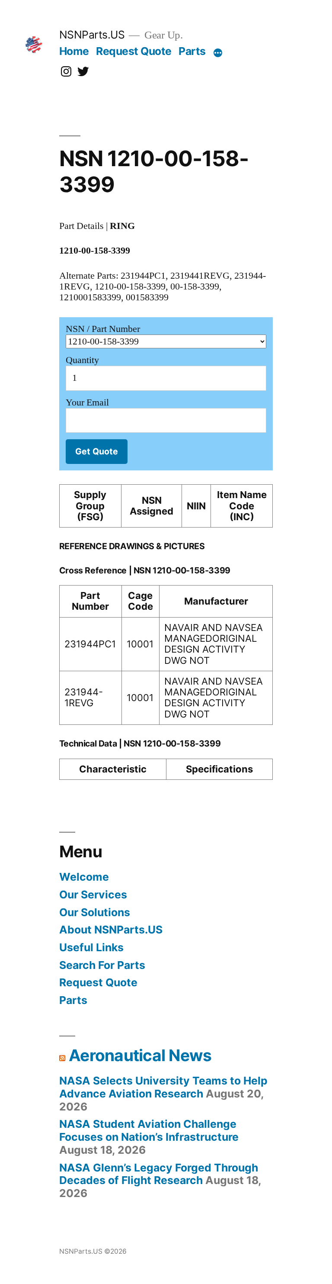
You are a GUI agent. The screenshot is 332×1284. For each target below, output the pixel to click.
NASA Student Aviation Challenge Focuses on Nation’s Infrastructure (149, 1130)
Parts (192, 51)
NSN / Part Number (103, 329)
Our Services (93, 894)
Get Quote (96, 451)
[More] (218, 53)
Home (74, 51)
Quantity (82, 360)
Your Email (87, 402)
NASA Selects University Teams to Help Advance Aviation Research (163, 1087)
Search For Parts (102, 965)
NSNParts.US (92, 34)
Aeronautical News (140, 1055)
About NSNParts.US (111, 929)
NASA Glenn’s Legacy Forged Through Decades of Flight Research (158, 1174)
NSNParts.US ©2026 (93, 1251)
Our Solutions (94, 912)
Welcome (84, 876)
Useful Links (91, 947)
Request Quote (134, 51)
